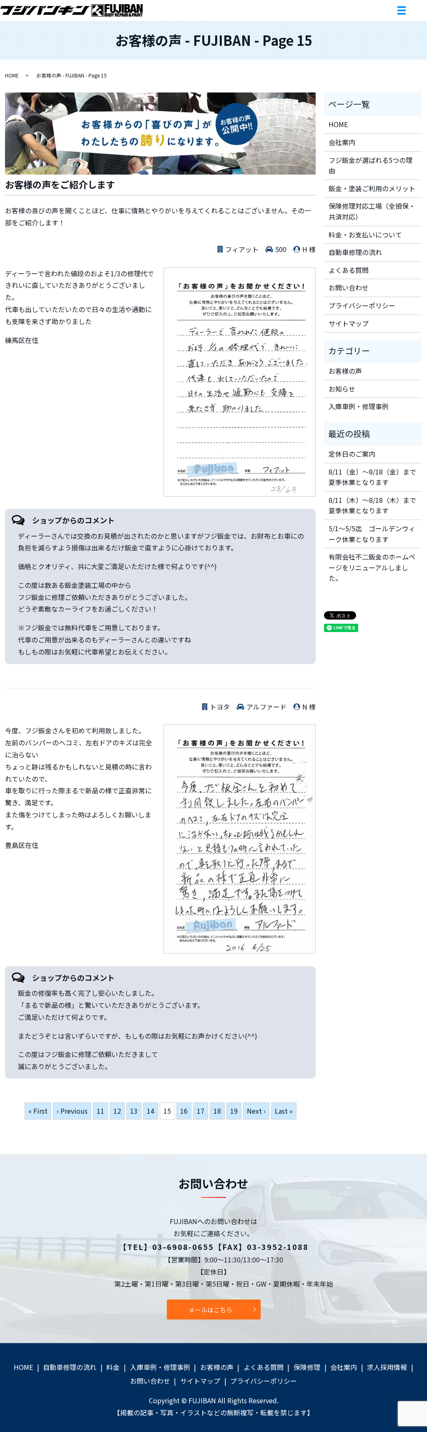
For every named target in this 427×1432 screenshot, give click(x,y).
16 (184, 1111)
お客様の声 (345, 371)
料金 (113, 1367)
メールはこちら (210, 1309)
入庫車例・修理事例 (359, 406)
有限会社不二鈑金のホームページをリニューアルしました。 (372, 567)
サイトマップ (349, 323)
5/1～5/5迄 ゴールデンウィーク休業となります (372, 533)
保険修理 (307, 1367)
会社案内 (342, 142)
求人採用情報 (387, 1367)
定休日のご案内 (352, 454)
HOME (12, 75)
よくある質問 (349, 270)
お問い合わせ (349, 287)
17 (200, 1111)
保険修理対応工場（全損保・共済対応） (372, 211)
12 (117, 1111)
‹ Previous (72, 1111)
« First (38, 1111)
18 (217, 1111)
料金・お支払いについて (365, 235)
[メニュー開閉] (401, 10)
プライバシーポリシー (362, 305)
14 (150, 1111)
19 (234, 1111)
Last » (284, 1111)
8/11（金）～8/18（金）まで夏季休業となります (372, 477)
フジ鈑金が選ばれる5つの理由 (370, 165)
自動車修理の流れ (355, 252)
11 (100, 1111)
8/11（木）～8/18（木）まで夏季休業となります (372, 505)
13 (134, 1111)
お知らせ (342, 389)
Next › (256, 1111)
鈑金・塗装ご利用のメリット (372, 188)
